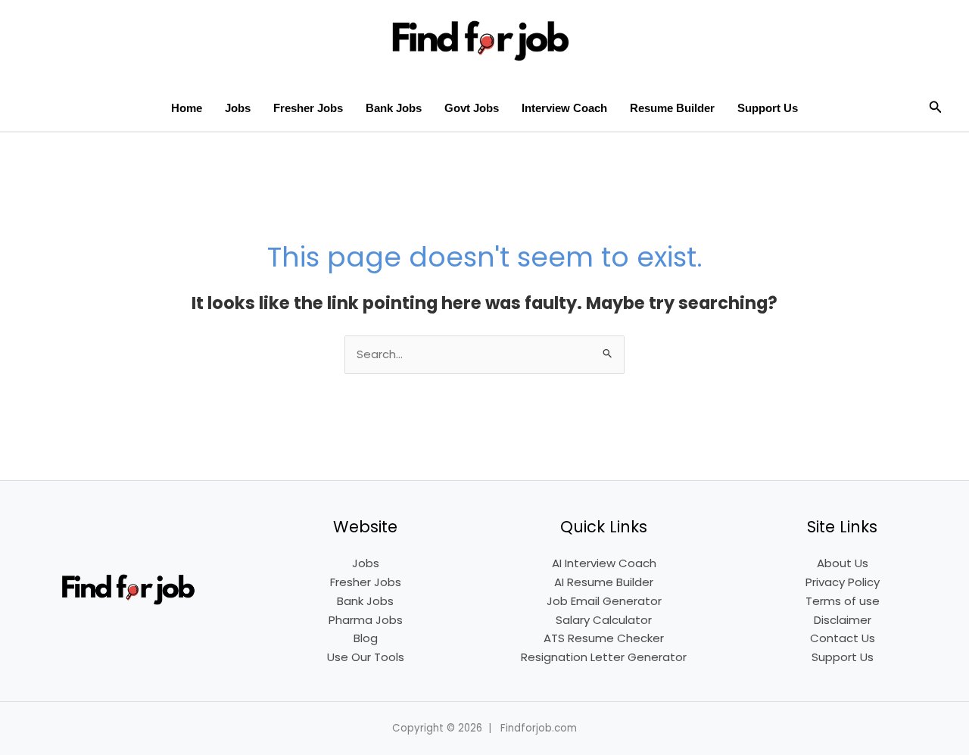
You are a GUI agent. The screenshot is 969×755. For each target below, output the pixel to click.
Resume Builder (672, 107)
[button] (936, 108)
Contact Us (842, 638)
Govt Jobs (471, 107)
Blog (366, 638)
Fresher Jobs (308, 107)
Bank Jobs (394, 107)
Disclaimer (842, 620)
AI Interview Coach (604, 563)
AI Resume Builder (603, 582)
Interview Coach (564, 107)
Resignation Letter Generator (604, 657)
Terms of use (842, 601)
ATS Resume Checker (604, 638)
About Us (842, 563)
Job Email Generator (604, 601)
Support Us (767, 107)
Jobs (238, 107)
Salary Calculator (604, 620)
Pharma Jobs (366, 620)
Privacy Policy (842, 582)
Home (186, 107)
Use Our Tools (365, 657)
